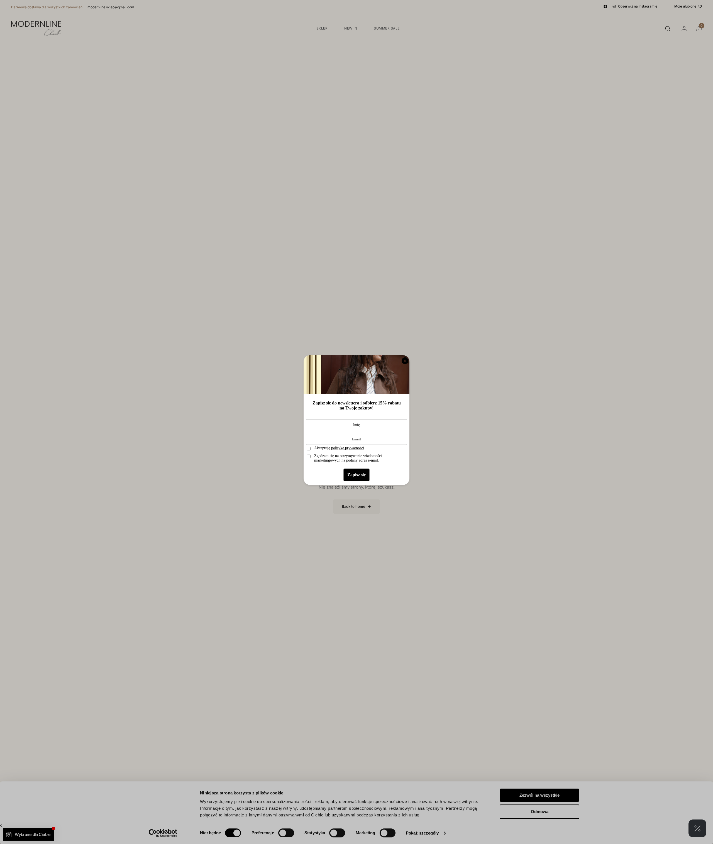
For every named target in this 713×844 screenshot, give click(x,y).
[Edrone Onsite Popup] (356, 422)
